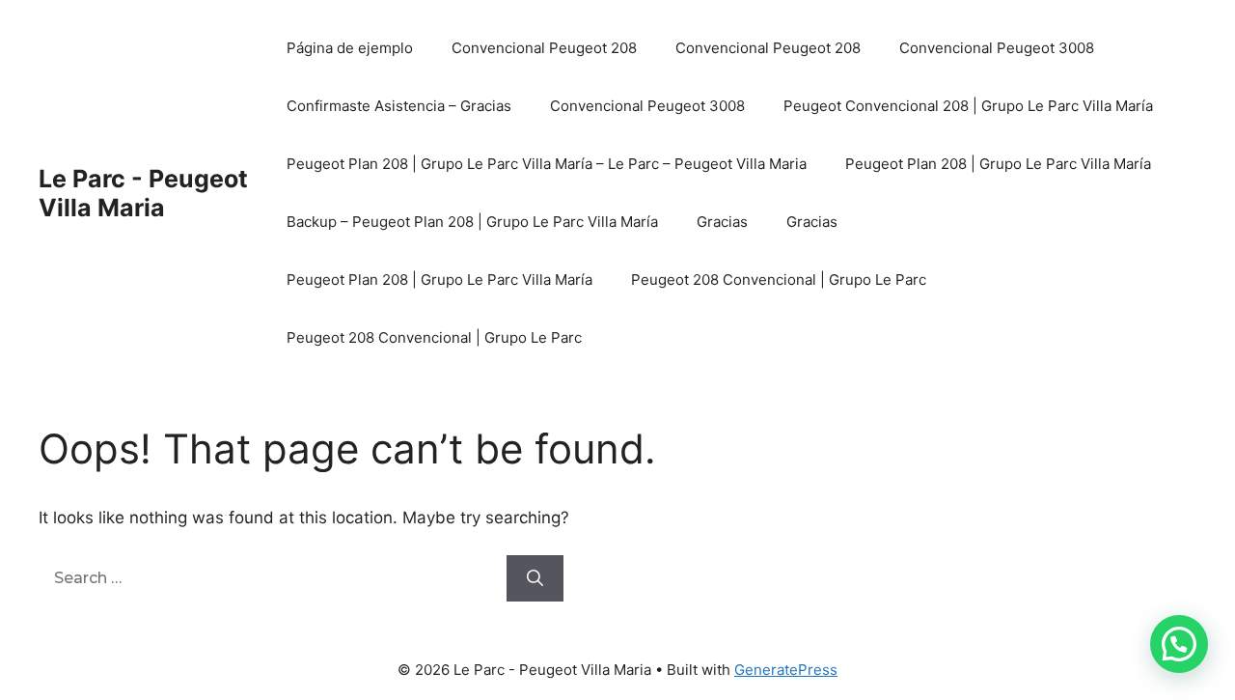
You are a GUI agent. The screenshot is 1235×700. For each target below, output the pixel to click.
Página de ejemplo (350, 48)
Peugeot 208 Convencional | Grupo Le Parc (778, 279)
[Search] (535, 578)
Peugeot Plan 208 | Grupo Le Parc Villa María (998, 163)
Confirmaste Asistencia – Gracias (399, 106)
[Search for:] (273, 577)
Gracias (722, 221)
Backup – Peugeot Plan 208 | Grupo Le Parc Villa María (472, 221)
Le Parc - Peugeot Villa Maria (143, 193)
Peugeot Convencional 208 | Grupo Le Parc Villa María (968, 106)
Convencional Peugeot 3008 (996, 48)
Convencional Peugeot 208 (544, 48)
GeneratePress (785, 669)
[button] (1179, 644)
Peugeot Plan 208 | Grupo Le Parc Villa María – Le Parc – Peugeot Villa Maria (547, 163)
